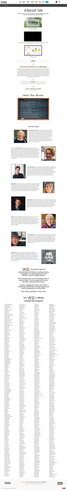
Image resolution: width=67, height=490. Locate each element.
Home (3, 5)
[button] (33, 22)
